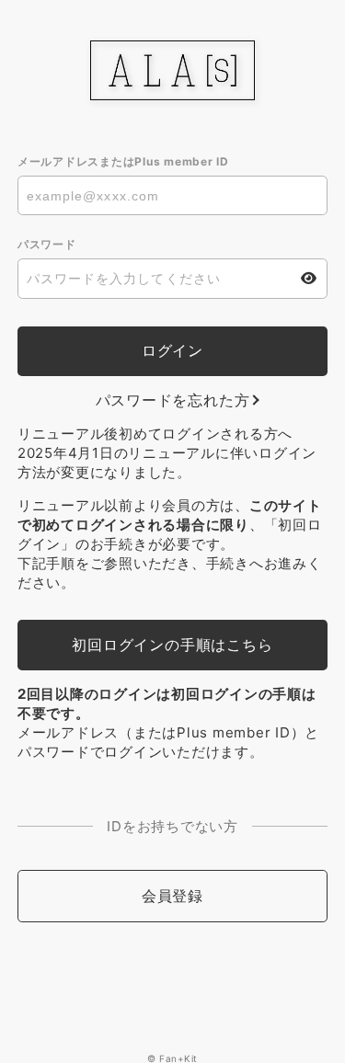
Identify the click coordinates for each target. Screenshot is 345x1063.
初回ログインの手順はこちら (172, 644)
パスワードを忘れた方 (173, 400)
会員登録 (172, 895)
